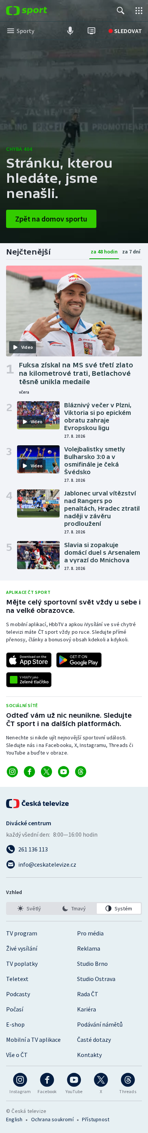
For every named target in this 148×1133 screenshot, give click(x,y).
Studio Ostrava (96, 979)
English (14, 1119)
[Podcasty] (70, 31)
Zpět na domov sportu (51, 218)
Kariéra (86, 1009)
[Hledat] (121, 10)
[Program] (91, 31)
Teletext (17, 979)
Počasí (14, 1009)
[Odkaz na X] (46, 772)
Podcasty (18, 994)
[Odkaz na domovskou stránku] (38, 10)
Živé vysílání (21, 948)
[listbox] (74, 908)
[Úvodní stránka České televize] (38, 803)
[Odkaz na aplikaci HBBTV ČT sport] (29, 679)
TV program (21, 933)
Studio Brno (92, 963)
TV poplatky (22, 963)
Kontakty (89, 1055)
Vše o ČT (17, 1055)
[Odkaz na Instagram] (12, 772)
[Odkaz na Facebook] (29, 772)
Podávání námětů (100, 1024)
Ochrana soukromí (52, 1119)
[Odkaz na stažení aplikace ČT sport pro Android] (79, 660)
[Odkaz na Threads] (80, 772)
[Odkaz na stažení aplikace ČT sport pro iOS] (29, 660)
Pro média (90, 933)
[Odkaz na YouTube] (63, 772)
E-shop (15, 1024)
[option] (29, 908)
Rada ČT (87, 994)
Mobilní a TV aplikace (33, 1039)
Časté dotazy (94, 1039)
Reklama (88, 948)
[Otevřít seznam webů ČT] (139, 10)
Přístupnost (95, 1119)
